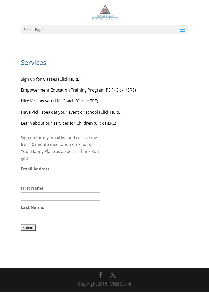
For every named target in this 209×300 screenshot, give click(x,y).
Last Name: (32, 207)
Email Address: (36, 169)
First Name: (33, 188)
